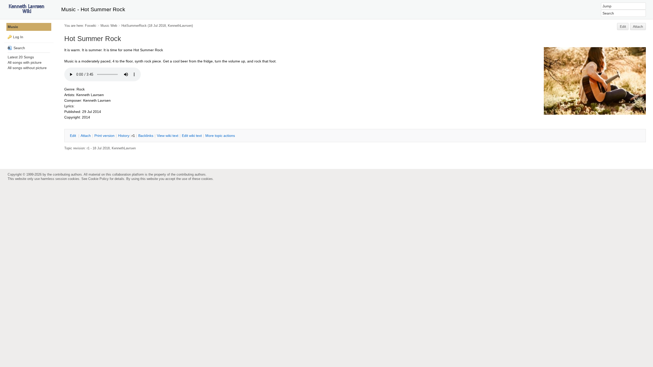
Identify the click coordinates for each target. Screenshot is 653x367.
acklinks (145, 136)
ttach (86, 136)
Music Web (109, 26)
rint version (104, 136)
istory (123, 136)
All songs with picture (25, 62)
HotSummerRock (134, 26)
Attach (638, 26)
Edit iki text (192, 136)
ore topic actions (220, 136)
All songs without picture (27, 68)
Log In (18, 37)
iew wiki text (167, 136)
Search (18, 48)
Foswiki (90, 26)
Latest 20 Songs (21, 57)
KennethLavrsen (180, 26)
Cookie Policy (98, 179)
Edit (623, 26)
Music (13, 27)
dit (73, 136)
